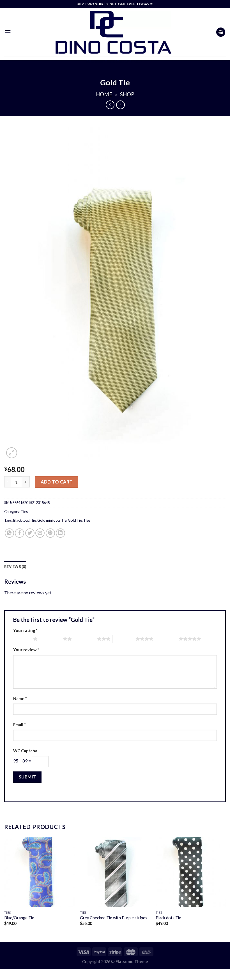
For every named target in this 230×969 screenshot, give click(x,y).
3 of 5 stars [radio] (85, 638)
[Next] (225, 889)
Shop (127, 94)
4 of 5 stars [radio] (124, 638)
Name (20, 698)
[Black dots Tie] (191, 872)
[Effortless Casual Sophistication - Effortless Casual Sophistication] (113, 32)
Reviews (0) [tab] (15, 566)
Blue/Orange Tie (19, 917)
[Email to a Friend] (40, 533)
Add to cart (56, 481)
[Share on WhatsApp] (9, 533)
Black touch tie (24, 520)
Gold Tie (75, 520)
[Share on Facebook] (19, 533)
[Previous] (4, 889)
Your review (26, 649)
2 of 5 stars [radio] (51, 638)
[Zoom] (11, 452)
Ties (24, 511)
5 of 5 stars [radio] (167, 638)
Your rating (25, 630)
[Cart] (220, 32)
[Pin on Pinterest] (50, 533)
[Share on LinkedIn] (60, 533)
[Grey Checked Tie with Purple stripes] (115, 872)
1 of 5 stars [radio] (21, 638)
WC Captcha (25, 750)
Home (104, 94)
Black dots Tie (168, 917)
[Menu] (7, 32)
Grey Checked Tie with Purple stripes (113, 917)
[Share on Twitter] (29, 533)
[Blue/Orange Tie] (39, 872)
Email (19, 724)
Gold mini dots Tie (51, 520)
